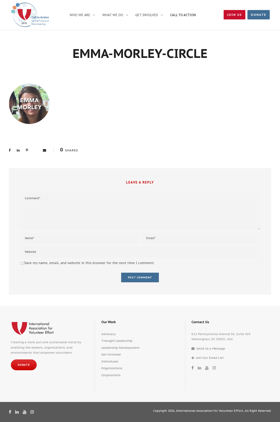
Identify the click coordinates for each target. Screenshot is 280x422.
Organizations (111, 368)
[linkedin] (199, 368)
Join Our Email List (210, 358)
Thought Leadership (116, 341)
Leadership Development (120, 348)
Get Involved (146, 15)
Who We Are (80, 15)
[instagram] (214, 368)
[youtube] (206, 368)
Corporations (111, 375)
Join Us (234, 15)
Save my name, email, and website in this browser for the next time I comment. (89, 263)
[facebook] (192, 368)
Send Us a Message (210, 348)
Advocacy (108, 334)
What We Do (112, 15)
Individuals (109, 361)
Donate (258, 15)
